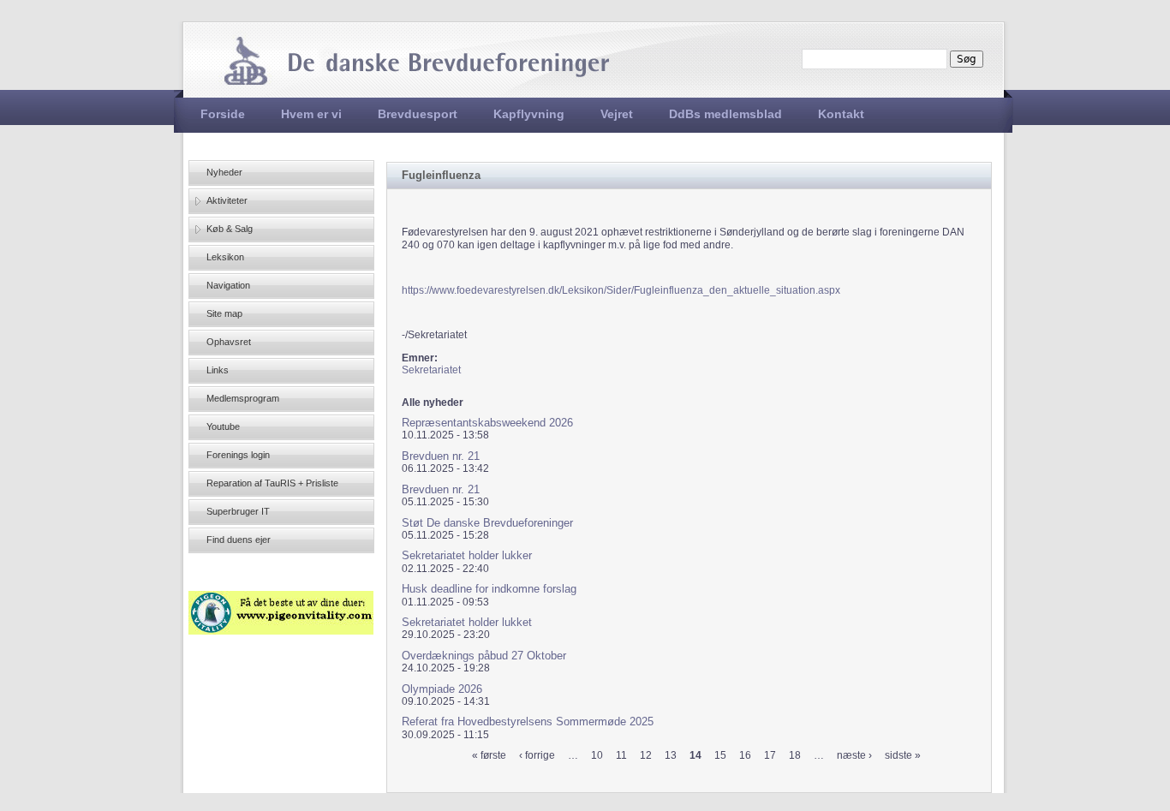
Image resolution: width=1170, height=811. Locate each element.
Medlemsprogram (242, 398)
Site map (224, 313)
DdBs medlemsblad (725, 114)
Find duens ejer (238, 539)
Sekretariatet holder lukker (467, 555)
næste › (854, 755)
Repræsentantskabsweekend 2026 (487, 422)
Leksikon (225, 257)
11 (621, 755)
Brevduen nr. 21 (441, 456)
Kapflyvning (528, 114)
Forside (222, 114)
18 (795, 755)
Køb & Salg (229, 229)
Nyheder (224, 172)
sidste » (903, 755)
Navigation (228, 285)
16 (745, 755)
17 (770, 755)
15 (720, 755)
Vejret (616, 114)
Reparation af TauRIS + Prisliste (272, 483)
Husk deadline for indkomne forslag (489, 588)
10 (597, 755)
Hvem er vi (311, 114)
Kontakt (841, 114)
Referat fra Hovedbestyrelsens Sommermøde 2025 (528, 721)
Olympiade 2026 (442, 689)
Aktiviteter (227, 200)
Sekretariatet (431, 370)
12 (646, 755)
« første (489, 755)
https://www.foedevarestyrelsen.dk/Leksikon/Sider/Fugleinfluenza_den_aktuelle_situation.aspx (621, 290)
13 (671, 755)
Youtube (223, 426)
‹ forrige (537, 755)
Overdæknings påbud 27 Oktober (484, 655)
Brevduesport (417, 114)
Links (217, 370)
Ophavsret (228, 342)
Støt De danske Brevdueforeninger (487, 522)
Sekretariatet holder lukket (467, 622)
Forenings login (238, 455)
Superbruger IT (238, 511)
